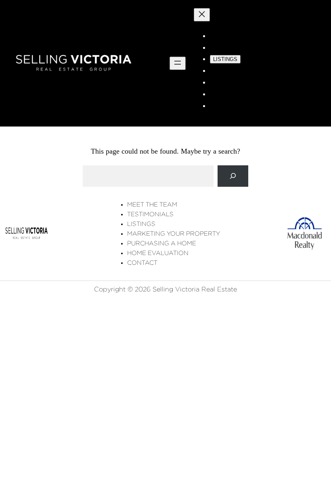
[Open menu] (178, 63)
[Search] (233, 176)
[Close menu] (202, 14)
